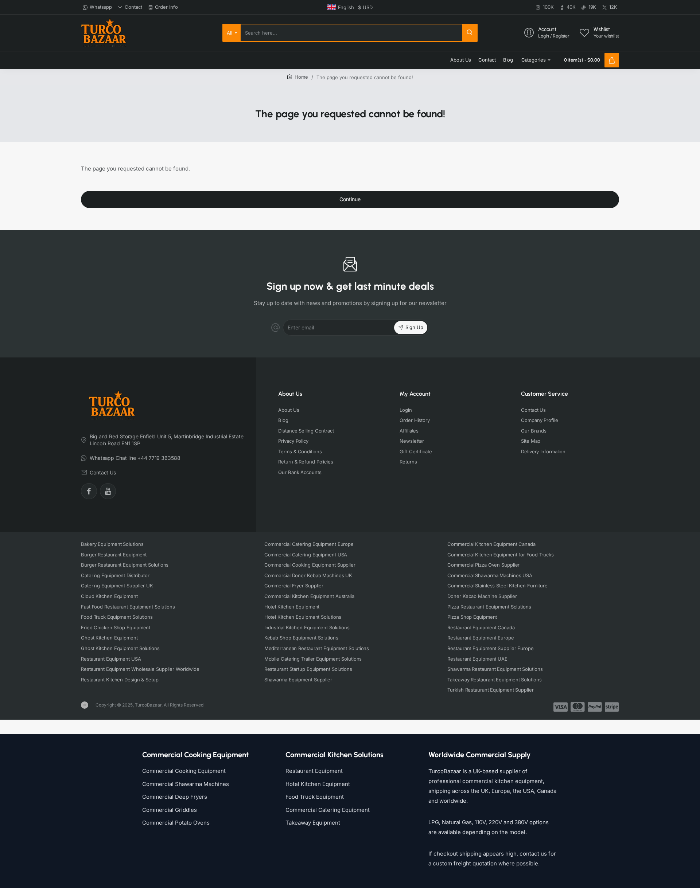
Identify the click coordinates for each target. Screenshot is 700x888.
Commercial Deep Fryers (174, 796)
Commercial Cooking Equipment (184, 770)
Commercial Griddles (169, 809)
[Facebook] (89, 491)
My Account (415, 393)
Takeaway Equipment (312, 822)
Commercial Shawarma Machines (185, 784)
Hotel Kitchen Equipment (317, 784)
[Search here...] (469, 32)
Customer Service (544, 393)
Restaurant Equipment (314, 770)
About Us (290, 393)
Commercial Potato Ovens (176, 822)
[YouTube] (108, 491)
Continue (350, 199)
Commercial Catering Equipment (327, 809)
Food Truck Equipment (314, 796)
